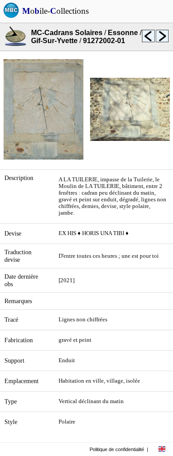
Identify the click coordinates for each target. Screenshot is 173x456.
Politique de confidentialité (117, 449)
